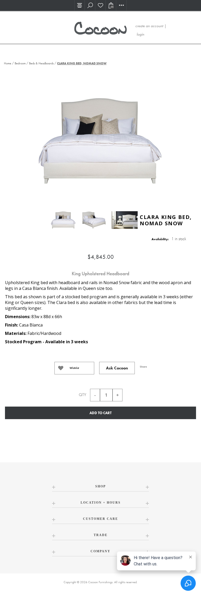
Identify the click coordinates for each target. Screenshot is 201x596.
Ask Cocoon (117, 368)
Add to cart (100, 413)
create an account (149, 26)
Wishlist (74, 368)
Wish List (100, 5)
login (140, 34)
